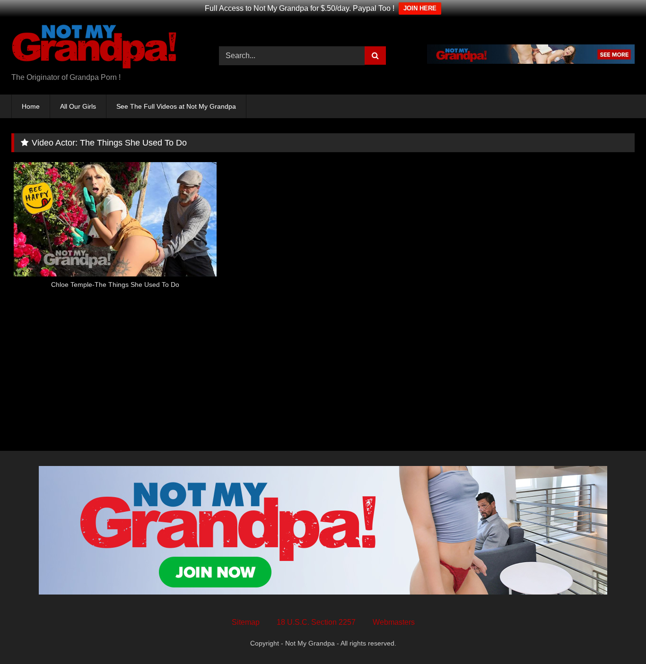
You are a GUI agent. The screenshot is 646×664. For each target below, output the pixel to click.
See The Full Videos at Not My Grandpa (176, 106)
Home (31, 106)
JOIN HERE (419, 8)
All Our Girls (78, 106)
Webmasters (394, 622)
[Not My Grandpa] (94, 48)
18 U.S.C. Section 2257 (316, 622)
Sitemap (246, 622)
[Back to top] (616, 636)
